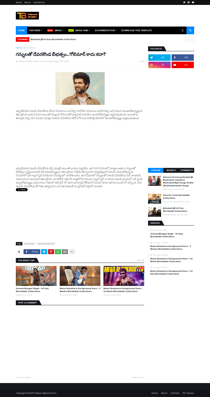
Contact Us (39, 2)
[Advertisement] (80, 141)
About (27, 2)
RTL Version (188, 393)
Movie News (30, 47)
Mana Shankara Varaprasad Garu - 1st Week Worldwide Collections (123, 290)
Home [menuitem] (21, 30)
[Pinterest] (51, 251)
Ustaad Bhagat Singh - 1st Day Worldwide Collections (32, 290)
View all (140, 260)
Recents (171, 170)
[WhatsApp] (58, 251)
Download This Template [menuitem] (136, 30)
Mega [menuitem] (58, 30)
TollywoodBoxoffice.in (45, 393)
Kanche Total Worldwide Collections (176, 196)
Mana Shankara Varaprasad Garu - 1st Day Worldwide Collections (171, 272)
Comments (186, 170)
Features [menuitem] (34, 30)
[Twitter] (44, 251)
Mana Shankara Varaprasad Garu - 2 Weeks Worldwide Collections (80, 290)
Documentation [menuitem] (105, 30)
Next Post (138, 377)
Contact (175, 393)
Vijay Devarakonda (46, 243)
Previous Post (24, 377)
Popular (155, 170)
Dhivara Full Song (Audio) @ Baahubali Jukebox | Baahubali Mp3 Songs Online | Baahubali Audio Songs (178, 181)
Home (19, 2)
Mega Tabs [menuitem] (81, 30)
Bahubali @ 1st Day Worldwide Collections (53, 39)
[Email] (65, 251)
